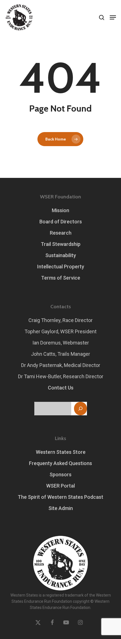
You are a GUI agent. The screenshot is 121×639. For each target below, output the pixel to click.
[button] (113, 17)
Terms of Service (60, 278)
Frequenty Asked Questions (60, 463)
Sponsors (60, 474)
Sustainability (60, 255)
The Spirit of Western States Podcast (60, 497)
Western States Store (61, 452)
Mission (60, 210)
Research (60, 233)
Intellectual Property (60, 266)
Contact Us (60, 388)
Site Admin (60, 508)
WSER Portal (60, 486)
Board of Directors (60, 222)
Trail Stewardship (60, 244)
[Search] (80, 408)
